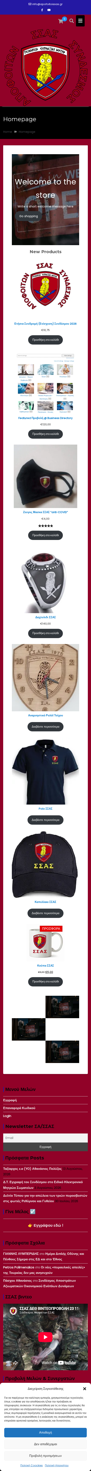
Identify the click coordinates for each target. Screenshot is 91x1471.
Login (7, 1116)
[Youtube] (49, 10)
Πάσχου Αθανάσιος (17, 1280)
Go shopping (28, 216)
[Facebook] (42, 10)
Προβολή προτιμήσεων (45, 1455)
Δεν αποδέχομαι (45, 1444)
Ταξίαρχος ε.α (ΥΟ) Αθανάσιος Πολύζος (32, 1168)
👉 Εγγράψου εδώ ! (45, 1225)
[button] (85, 1389)
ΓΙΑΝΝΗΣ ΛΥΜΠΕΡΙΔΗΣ (21, 1253)
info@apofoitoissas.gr (47, 4)
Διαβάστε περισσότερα (45, 727)
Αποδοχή (45, 1432)
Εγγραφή (10, 1100)
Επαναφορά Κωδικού (19, 1108)
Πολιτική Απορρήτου (57, 1465)
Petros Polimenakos (18, 1267)
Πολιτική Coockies (31, 1465)
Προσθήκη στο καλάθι (45, 340)
